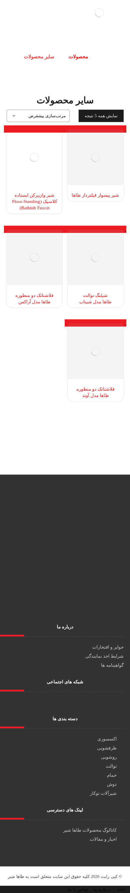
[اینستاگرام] (69, 702)
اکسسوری (107, 739)
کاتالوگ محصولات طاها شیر (90, 830)
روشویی (109, 757)
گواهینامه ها (112, 665)
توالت (111, 766)
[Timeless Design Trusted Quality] (99, 13)
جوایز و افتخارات (108, 647)
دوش (112, 784)
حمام (112, 775)
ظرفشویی (107, 748)
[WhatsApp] (60, 702)
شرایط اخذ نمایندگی (104, 656)
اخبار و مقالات (103, 839)
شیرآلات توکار (103, 793)
